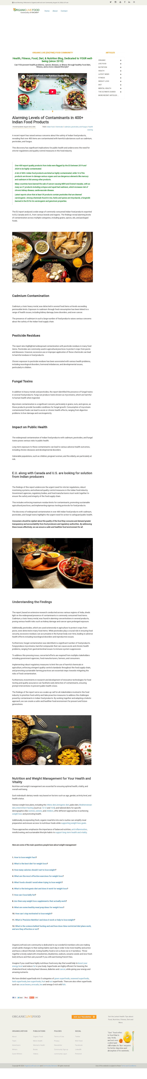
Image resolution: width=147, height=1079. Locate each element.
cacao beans (25, 984)
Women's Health (39, 1045)
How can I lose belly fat (24, 895)
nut (50, 981)
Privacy (56, 1041)
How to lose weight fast (25, 857)
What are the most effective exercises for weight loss (38, 876)
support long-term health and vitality (71, 832)
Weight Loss (103, 81)
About (55, 11)
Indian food (51, 127)
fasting (30, 808)
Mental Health (104, 88)
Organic (101, 60)
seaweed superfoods (79, 978)
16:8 (52, 808)
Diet (100, 85)
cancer (62, 969)
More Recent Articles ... (108, 95)
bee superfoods (34, 981)
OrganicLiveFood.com (32, 1066)
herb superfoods (19, 981)
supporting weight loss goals (73, 823)
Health (101, 71)
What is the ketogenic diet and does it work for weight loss (40, 888)
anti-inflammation (79, 829)
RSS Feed (78, 1041)
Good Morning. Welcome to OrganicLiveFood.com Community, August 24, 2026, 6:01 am (40, 2)
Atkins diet (51, 805)
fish (64, 984)
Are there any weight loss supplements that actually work (40, 901)
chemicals (59, 127)
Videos (35, 1054)
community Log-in (60, 1054)
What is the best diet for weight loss (30, 863)
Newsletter (58, 1045)
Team (14, 1041)
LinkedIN (78, 1049)
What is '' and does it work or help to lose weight (44, 920)
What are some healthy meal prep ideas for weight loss (38, 907)
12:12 (44, 808)
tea (41, 984)
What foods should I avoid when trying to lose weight (38, 882)
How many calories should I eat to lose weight (34, 870)
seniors (39, 811)
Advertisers (16, 1045)
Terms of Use (59, 1037)
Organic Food (38, 1037)
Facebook (78, 1045)
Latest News (103, 74)
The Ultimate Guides (107, 92)
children (49, 811)
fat (34, 966)
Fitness (101, 78)
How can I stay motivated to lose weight (33, 913)
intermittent (21, 808)
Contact (64, 11)
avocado (35, 984)
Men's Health (37, 1041)
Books (35, 1049)
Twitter (77, 1037)
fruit (44, 981)
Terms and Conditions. (128, 1066)
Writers (14, 1049)
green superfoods (62, 978)
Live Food (102, 64)
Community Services (50, 1066)
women (31, 811)
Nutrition (102, 67)
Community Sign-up (61, 1049)
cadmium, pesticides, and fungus (75, 127)
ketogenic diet (63, 805)
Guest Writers (17, 1054)
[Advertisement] (73, 32)
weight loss (17, 814)
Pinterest (78, 1054)
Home (47, 11)
